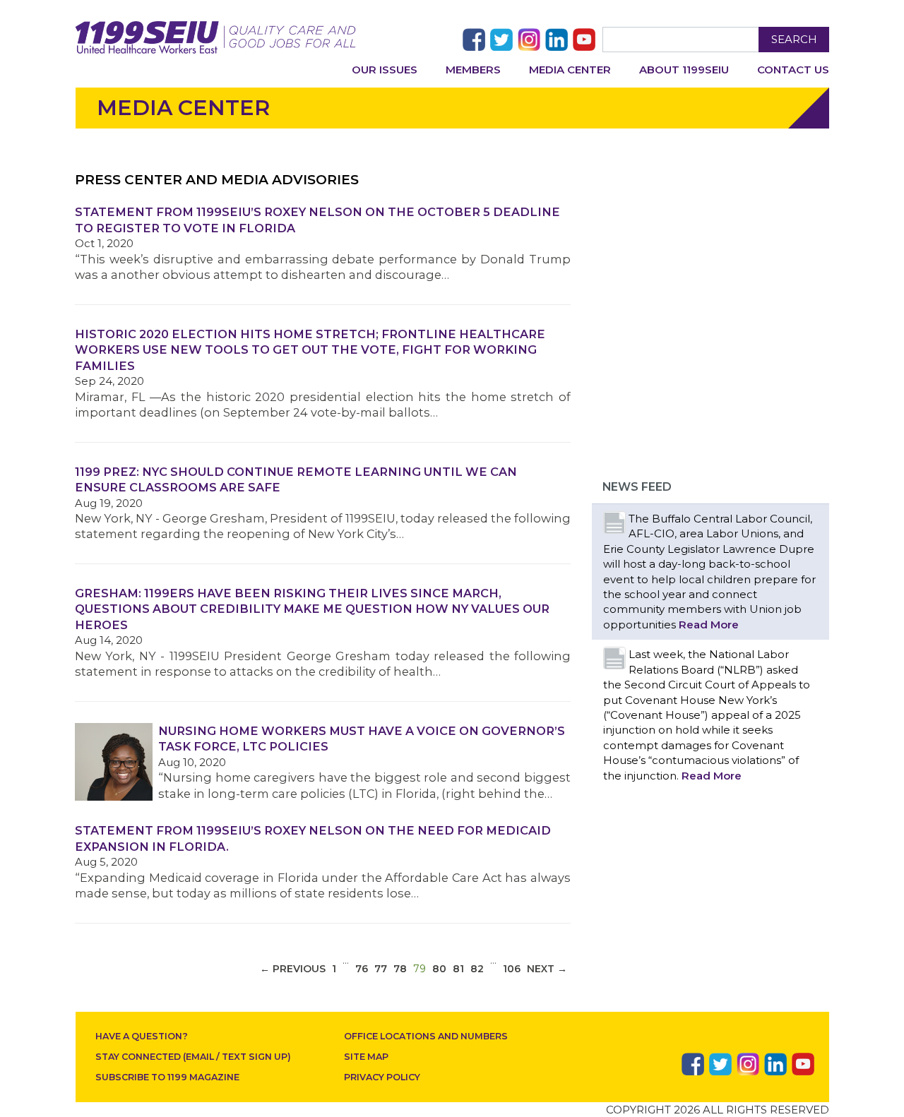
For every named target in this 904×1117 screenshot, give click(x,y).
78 (400, 968)
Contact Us (793, 69)
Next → (547, 968)
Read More (709, 624)
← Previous (293, 968)
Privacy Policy (382, 1077)
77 (380, 968)
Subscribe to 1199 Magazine (167, 1077)
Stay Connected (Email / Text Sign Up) (193, 1056)
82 (477, 968)
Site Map (366, 1056)
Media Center (570, 69)
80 (439, 968)
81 (458, 968)
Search (794, 39)
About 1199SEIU (684, 69)
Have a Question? (141, 1036)
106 (512, 968)
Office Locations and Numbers (426, 1036)
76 (361, 968)
